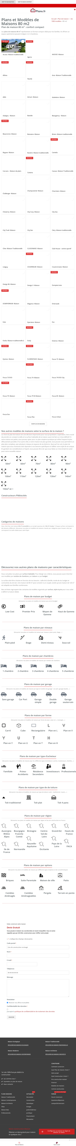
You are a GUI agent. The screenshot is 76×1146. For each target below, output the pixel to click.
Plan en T (38, 743)
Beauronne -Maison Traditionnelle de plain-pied (12, 135)
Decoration (29, 1097)
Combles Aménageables (28, 894)
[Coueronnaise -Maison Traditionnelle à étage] (63, 258)
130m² (53, 476)
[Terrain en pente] (60, 888)
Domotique (29, 1103)
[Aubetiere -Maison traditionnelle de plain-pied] (63, 88)
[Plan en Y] (3, 738)
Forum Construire (56, 1097)
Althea (5, 75)
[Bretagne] (28, 825)
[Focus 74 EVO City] (63, 369)
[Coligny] (13, 258)
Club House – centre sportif (61, 249)
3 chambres (38, 671)
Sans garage (8, 699)
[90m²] (63, 458)
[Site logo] (38, 10)
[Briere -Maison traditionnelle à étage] (63, 125)
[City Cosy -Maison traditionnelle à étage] (38, 203)
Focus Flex (31, 417)
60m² (23, 463)
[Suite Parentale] (22, 875)
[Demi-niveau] (41, 637)
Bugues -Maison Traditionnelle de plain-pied (12, 153)
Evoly (29, 341)
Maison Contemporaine (8, 1100)
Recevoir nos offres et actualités (19, 1003)
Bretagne (31, 830)
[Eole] (13, 313)
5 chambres (68, 671)
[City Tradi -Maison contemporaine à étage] (13, 221)
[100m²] (3, 471)
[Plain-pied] (3, 637)
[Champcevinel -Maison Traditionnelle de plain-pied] (38, 182)
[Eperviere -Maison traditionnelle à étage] (38, 313)
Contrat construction (57, 1089)
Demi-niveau (47, 642)
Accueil (53, 19)
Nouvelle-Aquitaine (32, 845)
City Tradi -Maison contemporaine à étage (11, 231)
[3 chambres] (33, 666)
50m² (8, 463)
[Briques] (3, 875)
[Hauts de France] (66, 825)
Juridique (29, 1113)
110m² (23, 476)
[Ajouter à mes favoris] (22, 41)
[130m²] (48, 471)
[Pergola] (41, 888)
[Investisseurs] (48, 766)
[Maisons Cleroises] (29, 512)
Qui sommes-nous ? (10, 1079)
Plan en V (68, 730)
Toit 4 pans (63, 802)
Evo (53, 322)
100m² (8, 476)
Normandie (19, 849)
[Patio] (60, 875)
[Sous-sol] (60, 637)
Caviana (30, 173)
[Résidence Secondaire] (33, 766)
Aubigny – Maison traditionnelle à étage (10, 117)
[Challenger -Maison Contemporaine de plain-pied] (13, 183)
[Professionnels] (63, 766)
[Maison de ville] (41, 875)
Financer (54, 1082)
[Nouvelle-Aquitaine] (28, 838)
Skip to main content (25, 2)
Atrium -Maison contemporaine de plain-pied (37, 98)
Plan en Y (8, 743)
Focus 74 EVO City (58, 378)
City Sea (54, 212)
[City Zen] (38, 221)
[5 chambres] (63, 666)
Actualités (30, 1093)
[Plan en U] (18, 738)
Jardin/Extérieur (31, 1110)
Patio (66, 880)
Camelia (55, 152)
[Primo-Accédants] (18, 766)
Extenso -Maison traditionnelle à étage (59, 342)
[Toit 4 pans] (53, 797)
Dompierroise (57, 285)
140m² (68, 476)
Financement (30, 1116)
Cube (23, 730)
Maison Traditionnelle (8, 1097)
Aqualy (29, 79)
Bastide (30, 116)
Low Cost (9, 611)
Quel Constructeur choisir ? (59, 1076)
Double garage (53, 701)
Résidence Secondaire (38, 773)
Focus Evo (6, 414)
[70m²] (33, 458)
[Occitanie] (41, 844)
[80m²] (48, 458)
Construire (55, 1063)
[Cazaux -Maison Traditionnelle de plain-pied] (63, 162)
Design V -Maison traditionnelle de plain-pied (36, 286)
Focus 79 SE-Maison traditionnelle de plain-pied (36, 397)
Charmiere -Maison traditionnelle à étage (59, 192)
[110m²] (18, 471)
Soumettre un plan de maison (13, 1081)
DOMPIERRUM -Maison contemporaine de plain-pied (13, 305)
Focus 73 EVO (7, 378)
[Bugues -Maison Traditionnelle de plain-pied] (13, 143)
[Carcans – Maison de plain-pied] (13, 162)
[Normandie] (16, 844)
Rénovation (29, 1119)
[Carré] (3, 725)
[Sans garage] (3, 694)
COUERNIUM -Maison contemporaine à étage (35, 268)
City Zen (30, 230)
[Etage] (22, 637)
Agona (29, 57)
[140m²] (63, 471)
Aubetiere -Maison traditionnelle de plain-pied (61, 98)
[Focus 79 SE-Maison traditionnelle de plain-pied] (38, 387)
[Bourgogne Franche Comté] (16, 825)
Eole (4, 322)
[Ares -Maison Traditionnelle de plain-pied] (63, 66)
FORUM (58, 1093)
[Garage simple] (33, 694)
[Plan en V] (63, 725)
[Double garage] (48, 694)
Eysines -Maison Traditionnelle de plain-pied (12, 360)
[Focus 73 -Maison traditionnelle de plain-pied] (63, 350)
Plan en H (53, 743)
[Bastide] (38, 106)
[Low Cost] (3, 606)
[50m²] (3, 458)
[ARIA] (13, 88)
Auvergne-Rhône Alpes (7, 833)
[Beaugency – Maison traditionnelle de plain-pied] (63, 107)
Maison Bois (5, 1110)
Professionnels (68, 771)
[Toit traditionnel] (3, 797)
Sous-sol (66, 642)
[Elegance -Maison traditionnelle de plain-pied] (38, 295)
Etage (28, 642)
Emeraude (55, 304)
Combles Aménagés (10, 894)
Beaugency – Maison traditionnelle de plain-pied (61, 117)
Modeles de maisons (57, 1086)
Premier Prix (28, 611)
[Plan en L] (48, 725)
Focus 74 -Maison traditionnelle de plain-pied (36, 379)
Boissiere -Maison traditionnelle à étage (34, 135)
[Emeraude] (63, 295)
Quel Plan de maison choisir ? (60, 1070)
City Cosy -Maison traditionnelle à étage (34, 213)
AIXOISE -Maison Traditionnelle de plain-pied (61, 55)
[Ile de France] (3, 844)
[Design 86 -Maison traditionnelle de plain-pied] (13, 276)
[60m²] (18, 458)
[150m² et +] (3, 483)
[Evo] (63, 313)
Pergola (47, 893)
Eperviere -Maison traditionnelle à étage (34, 323)
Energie (28, 1107)
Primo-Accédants (23, 773)
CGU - (27, 1140)
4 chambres (53, 671)
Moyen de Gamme (47, 613)
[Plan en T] (33, 738)
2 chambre (23, 671)
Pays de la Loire (57, 845)
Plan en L (53, 730)
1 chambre (8, 671)
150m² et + (8, 488)
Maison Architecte (7, 1103)
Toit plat (38, 802)
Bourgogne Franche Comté (19, 833)
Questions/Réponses (57, 1100)
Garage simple (38, 701)
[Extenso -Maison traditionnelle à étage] (63, 332)
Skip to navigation (8, 2)
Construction (30, 1100)
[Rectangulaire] (33, 725)
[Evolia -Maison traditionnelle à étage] (13, 331)
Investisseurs (53, 771)
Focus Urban (56, 417)
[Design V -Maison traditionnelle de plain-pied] (38, 276)
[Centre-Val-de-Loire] (41, 825)
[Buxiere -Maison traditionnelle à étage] (38, 144)
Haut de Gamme (66, 611)
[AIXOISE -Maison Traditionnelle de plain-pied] (63, 45)
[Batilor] (29, 502)
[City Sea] (63, 203)
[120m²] (33, 471)
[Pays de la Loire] (53, 838)
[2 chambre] (18, 666)
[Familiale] (3, 766)
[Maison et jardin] (10, 512)
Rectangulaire (38, 730)
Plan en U (23, 743)
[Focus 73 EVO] (13, 369)
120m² (38, 476)
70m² (38, 463)
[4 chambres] (48, 666)
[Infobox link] (19, 1132)
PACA (69, 846)
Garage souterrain (68, 701)
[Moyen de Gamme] (41, 606)
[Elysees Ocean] (65, 502)
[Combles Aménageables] (22, 888)
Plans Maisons (6, 1094)
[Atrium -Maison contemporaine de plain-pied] (38, 88)
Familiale (8, 771)
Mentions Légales (35, 1140)
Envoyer (11, 1017)
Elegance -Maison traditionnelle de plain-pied (36, 305)
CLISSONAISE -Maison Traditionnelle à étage (35, 249)
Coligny (5, 267)
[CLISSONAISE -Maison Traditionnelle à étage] (38, 239)
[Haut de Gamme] (60, 606)
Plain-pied (10, 642)
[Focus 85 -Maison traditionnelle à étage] (63, 387)
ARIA (4, 97)
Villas (3, 1107)
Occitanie (44, 849)
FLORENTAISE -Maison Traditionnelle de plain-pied (37, 360)
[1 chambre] (3, 666)
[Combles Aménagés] (3, 888)
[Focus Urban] (63, 407)
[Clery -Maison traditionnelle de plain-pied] (63, 221)
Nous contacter (8, 1084)
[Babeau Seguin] (10, 502)
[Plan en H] (48, 738)
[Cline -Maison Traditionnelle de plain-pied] (13, 239)
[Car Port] (18, 694)
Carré (8, 730)
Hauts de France (69, 832)
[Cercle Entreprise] (47, 502)
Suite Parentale (28, 880)
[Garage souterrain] (63, 694)
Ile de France (6, 850)
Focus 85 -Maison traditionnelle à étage (59, 397)
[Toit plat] (28, 797)
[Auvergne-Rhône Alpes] (3, 825)
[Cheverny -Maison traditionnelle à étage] (13, 203)
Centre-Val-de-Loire (44, 833)
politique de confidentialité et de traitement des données (35, 1011)
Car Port (23, 699)
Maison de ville (47, 880)
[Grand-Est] (53, 825)
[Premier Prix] (22, 606)
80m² (53, 463)
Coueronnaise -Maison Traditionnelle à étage (60, 268)
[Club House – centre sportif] (63, 239)
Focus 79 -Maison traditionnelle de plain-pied (12, 397)
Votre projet (55, 1073)
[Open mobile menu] (2, 10)
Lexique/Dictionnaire (57, 1103)
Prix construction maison (59, 1079)
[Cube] (18, 725)
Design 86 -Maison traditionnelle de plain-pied (12, 285)
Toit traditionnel (13, 802)
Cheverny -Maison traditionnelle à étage (10, 213)
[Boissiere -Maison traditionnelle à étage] (38, 125)
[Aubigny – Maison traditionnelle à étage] (13, 107)
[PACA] (66, 841)
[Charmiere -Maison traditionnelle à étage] (63, 182)
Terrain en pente (66, 893)
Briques (10, 880)
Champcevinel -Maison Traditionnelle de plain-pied (37, 192)
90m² (68, 463)
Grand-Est (57, 830)
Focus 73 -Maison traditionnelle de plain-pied (61, 360)
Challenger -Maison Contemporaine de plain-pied (13, 194)
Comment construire (57, 1067)
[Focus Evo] (13, 405)
